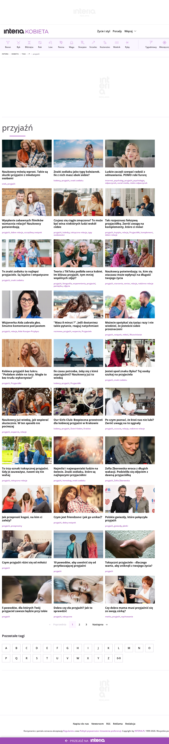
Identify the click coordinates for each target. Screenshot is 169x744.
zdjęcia (67, 286)
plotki (125, 525)
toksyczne (67, 616)
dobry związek (69, 522)
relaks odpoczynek (138, 183)
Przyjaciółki (134, 232)
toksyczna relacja (79, 232)
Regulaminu (69, 731)
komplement (147, 232)
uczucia (117, 428)
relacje (125, 232)
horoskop (67, 480)
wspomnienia (79, 283)
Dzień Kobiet (76, 428)
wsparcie (76, 331)
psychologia (138, 180)
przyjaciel (91, 283)
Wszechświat (136, 334)
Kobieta (15, 54)
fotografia (67, 283)
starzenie (118, 283)
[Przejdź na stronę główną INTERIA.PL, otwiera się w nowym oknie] (14, 31)
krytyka (117, 232)
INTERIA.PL (140, 731)
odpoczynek (110, 183)
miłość (126, 334)
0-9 (119, 658)
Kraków (87, 428)
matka (108, 616)
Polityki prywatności (89, 731)
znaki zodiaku (77, 180)
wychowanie (127, 616)
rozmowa (58, 331)
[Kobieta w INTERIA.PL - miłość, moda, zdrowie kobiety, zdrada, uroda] (37, 31)
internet (109, 180)
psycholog (118, 180)
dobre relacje (17, 232)
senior (127, 283)
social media (123, 183)
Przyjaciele (87, 331)
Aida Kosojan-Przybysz (28, 331)
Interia (5, 54)
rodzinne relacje (145, 283)
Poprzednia (59, 624)
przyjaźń (11, 183)
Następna (97, 624)
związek (118, 334)
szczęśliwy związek (33, 232)
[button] (130, 31)
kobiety (57, 180)
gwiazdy (118, 525)
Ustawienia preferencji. (111, 731)
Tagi (24, 54)
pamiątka (58, 286)
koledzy (66, 232)
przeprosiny (16, 525)
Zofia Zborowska (122, 480)
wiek (4, 183)
